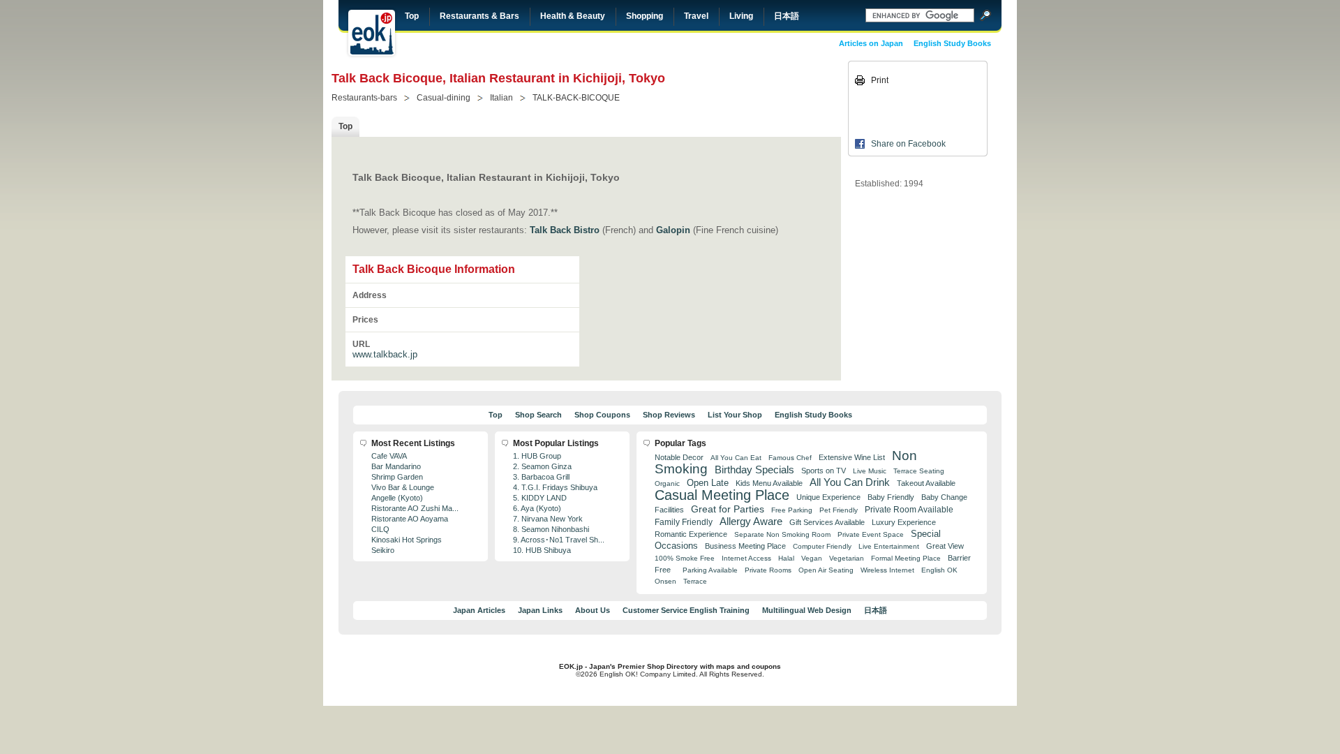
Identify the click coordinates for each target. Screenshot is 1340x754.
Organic (667, 483)
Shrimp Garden (397, 477)
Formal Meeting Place (906, 558)
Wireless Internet (887, 570)
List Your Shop (735, 415)
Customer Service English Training (686, 610)
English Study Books (952, 43)
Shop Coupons (602, 415)
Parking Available (710, 570)
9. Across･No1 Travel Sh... (558, 539)
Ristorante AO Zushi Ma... (415, 508)
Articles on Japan (871, 43)
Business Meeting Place (745, 546)
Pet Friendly (838, 510)
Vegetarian (846, 558)
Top (412, 16)
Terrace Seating (918, 471)
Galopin (673, 230)
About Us (592, 610)
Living (741, 16)
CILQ (380, 529)
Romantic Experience (691, 534)
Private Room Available (909, 510)
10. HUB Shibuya (542, 550)
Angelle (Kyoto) (397, 498)
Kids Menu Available (769, 483)
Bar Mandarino (396, 466)
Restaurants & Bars (479, 16)
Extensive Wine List (852, 457)
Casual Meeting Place (722, 495)
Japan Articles (479, 610)
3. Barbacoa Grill (541, 477)
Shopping (644, 16)
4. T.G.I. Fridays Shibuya (555, 487)
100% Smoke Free (685, 558)
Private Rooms (768, 570)
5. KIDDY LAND (540, 498)
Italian (501, 98)
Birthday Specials (754, 469)
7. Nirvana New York (548, 519)
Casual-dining (443, 98)
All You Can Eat (735, 457)
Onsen (665, 581)
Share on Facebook (908, 144)
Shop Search (538, 415)
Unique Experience (828, 497)
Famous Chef (790, 457)
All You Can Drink (850, 482)
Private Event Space (871, 534)
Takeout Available (926, 483)
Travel (696, 16)
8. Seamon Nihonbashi (551, 529)
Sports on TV (823, 470)
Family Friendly (684, 521)
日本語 (786, 16)
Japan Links (540, 610)
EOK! (371, 33)
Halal (786, 558)
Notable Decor (679, 457)
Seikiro (382, 550)
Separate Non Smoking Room (782, 534)
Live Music (869, 471)
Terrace (695, 581)
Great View (945, 546)
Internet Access (746, 558)
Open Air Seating (826, 570)
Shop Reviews (669, 415)
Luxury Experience (904, 522)
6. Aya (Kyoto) (537, 508)
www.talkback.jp (384, 354)
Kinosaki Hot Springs (406, 539)
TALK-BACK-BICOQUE (576, 98)
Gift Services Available (827, 522)
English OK (939, 570)
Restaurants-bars (364, 98)
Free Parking (791, 510)
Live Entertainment (888, 546)
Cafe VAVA (389, 456)
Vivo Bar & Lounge (402, 487)
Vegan (811, 558)
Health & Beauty (572, 16)
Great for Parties (727, 509)
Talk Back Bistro (565, 230)
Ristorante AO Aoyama (409, 519)
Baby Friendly (891, 497)
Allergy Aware (751, 521)
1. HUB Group (537, 456)
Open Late (708, 483)
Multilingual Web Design (806, 610)
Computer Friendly (822, 546)
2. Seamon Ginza (542, 466)
